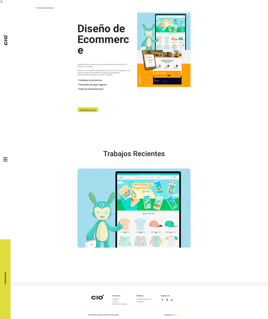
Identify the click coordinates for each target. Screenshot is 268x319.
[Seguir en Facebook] (162, 300)
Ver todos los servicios (45, 8)
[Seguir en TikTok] (172, 300)
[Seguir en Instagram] (167, 300)
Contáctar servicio (88, 109)
